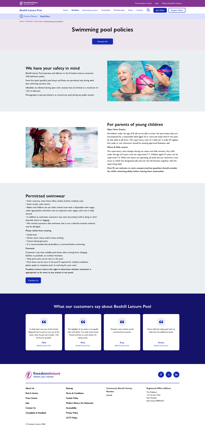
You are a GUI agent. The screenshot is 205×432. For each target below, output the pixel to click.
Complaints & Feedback (36, 413)
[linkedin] (176, 375)
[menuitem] (143, 3)
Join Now (160, 10)
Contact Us (31, 408)
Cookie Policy (72, 398)
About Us (30, 388)
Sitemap (69, 388)
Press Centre (31, 398)
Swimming (38, 21)
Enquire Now (177, 10)
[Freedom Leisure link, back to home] (29, 3)
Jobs (27, 403)
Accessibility (71, 408)
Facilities (29, 21)
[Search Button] (148, 10)
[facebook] (161, 375)
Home (22, 21)
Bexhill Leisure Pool (31, 10)
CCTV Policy (71, 417)
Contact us (102, 41)
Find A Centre (32, 393)
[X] (169, 375)
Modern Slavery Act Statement (79, 403)
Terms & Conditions (75, 393)
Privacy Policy (72, 413)
